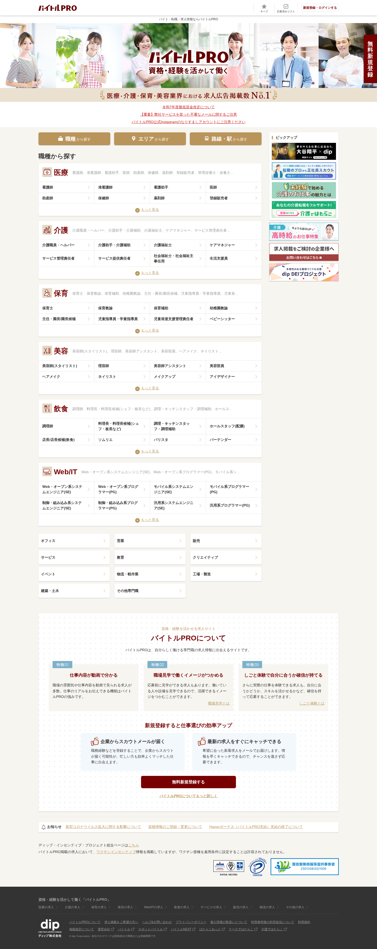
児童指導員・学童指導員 (118, 319)
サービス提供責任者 (114, 258)
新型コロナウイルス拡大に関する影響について (103, 827)
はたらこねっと (210, 929)
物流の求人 (267, 907)
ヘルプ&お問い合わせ (157, 922)
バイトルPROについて (85, 922)
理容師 (103, 366)
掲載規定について (81, 929)
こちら (133, 845)
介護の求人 (72, 907)
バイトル (124, 929)
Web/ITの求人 (153, 907)
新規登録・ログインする (320, 7)
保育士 (47, 308)
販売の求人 (241, 907)
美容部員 (217, 366)
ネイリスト (107, 376)
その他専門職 (127, 591)
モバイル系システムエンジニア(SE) (173, 489)
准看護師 (105, 187)
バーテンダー (220, 440)
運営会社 (104, 929)
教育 (120, 557)
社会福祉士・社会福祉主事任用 (173, 258)
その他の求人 (295, 907)
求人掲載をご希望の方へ (121, 922)
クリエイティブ (205, 557)
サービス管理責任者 (58, 258)
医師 (213, 187)
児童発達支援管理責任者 (173, 319)
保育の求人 (99, 907)
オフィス (48, 541)
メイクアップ (164, 376)
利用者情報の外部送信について (272, 922)
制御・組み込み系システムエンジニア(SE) (62, 505)
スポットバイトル (150, 929)
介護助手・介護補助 (114, 245)
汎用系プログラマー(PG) (230, 505)
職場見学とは (219, 703)
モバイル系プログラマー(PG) (229, 489)
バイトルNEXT (181, 929)
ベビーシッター (222, 319)
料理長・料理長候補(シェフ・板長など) (118, 426)
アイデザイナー (222, 376)
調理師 (47, 426)
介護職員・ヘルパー (58, 245)
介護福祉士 (163, 245)
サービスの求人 (211, 907)
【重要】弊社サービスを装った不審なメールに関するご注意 (188, 114)
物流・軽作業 (127, 574)
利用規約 (304, 922)
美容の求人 (125, 907)
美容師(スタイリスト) (59, 366)
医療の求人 (46, 907)
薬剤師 (159, 198)
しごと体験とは (311, 703)
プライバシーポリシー (191, 922)
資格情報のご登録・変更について (175, 827)
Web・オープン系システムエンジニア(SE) (62, 489)
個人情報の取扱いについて (228, 922)
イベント (48, 574)
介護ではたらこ (272, 929)
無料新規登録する (188, 782)
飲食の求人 (182, 907)
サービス (48, 557)
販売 (196, 541)
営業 (120, 541)
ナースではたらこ (241, 929)
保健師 (103, 198)
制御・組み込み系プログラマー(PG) (118, 505)
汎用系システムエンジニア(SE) (173, 505)
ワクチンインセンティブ (116, 852)
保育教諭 (105, 308)
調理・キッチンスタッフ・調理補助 (172, 426)
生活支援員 (219, 258)
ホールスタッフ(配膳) (227, 426)
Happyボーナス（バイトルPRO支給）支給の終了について (256, 827)
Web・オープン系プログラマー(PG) (118, 489)
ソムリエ (105, 440)
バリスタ (161, 440)
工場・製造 (202, 574)
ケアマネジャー (222, 245)
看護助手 (161, 187)
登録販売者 (219, 198)
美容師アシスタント (170, 366)
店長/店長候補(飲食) (58, 440)
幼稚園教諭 (219, 308)
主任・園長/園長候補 (59, 319)
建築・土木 (50, 591)
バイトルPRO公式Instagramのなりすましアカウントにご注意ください (188, 122)
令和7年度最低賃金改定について (188, 107)
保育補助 (161, 308)
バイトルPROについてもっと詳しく (188, 796)
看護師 (47, 187)
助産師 (47, 198)
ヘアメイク (51, 376)
